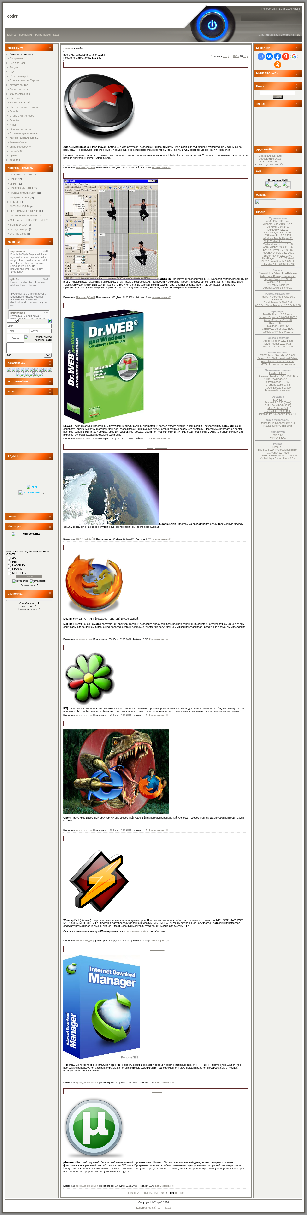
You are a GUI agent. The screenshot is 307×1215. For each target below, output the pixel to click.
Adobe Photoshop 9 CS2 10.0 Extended (278, 298)
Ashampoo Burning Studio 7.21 (278, 276)
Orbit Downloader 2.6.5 (277, 378)
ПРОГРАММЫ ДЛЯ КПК (24, 210)
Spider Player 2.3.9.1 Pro (277, 255)
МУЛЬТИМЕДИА (20, 206)
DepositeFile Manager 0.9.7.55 (277, 422)
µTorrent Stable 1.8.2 (278, 384)
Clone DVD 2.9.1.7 (278, 282)
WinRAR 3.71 (278, 437)
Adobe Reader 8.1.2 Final (278, 340)
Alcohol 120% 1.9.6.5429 (277, 287)
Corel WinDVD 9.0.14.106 (278, 246)
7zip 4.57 (277, 434)
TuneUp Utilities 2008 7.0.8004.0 (278, 455)
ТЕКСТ (14, 201)
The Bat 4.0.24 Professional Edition (278, 449)
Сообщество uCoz (270, 158)
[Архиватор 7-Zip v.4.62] (23, 370)
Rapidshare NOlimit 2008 (277, 425)
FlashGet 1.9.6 (277, 373)
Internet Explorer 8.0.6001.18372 (278, 317)
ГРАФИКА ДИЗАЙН (21, 188)
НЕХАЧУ (17, 569)
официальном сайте (136, 931)
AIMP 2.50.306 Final (277, 221)
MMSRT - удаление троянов (278, 364)
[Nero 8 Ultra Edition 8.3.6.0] (45, 370)
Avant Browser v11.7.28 (278, 320)
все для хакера (19, 229)
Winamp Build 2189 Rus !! (278, 223)
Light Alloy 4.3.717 (277, 229)
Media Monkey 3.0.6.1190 (278, 244)
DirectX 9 (277, 446)
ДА (14, 557)
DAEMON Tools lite (278, 284)
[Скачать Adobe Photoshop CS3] (41, 375)
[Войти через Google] (294, 56)
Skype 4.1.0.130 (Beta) (277, 402)
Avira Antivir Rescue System (277, 361)
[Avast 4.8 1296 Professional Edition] (27, 370)
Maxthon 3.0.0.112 (278, 325)
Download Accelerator (277, 390)
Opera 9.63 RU (278, 323)
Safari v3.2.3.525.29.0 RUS (278, 328)
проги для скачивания (23, 192)
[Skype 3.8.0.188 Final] (14, 370)
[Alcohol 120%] (18, 370)
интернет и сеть (19, 197)
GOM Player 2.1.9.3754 (278, 232)
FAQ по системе (268, 161)
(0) (161, 167)
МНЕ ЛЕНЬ (19, 573)
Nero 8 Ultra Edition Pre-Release (278, 273)
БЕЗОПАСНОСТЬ (21, 174)
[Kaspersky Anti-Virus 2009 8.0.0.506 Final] (9, 370)
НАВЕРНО (18, 565)
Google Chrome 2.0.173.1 (278, 331)
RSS (297, 34)
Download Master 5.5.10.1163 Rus (278, 376)
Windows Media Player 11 (278, 238)
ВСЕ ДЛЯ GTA (18, 224)
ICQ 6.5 (277, 399)
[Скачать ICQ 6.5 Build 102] (32, 370)
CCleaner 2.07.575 (278, 452)
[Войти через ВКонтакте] (269, 56)
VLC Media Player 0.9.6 (277, 241)
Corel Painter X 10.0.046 (278, 302)
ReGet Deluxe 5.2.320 (278, 387)
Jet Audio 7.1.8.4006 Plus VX (278, 264)
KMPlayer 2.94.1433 (277, 226)
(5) (164, 1186)
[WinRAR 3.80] (41, 370)
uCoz (168, 1207)
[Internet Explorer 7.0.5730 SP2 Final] (36, 370)
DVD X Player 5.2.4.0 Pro (278, 249)
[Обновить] (50, 320)
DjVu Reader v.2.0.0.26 (277, 343)
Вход (56, 34)
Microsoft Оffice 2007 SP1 (278, 346)
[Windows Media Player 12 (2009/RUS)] (32, 375)
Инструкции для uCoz (272, 164)
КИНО (13, 179)
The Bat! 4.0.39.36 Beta (277, 411)
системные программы (24, 215)
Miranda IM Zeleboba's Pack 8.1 (277, 414)
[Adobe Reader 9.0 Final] (50, 370)
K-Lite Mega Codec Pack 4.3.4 (277, 458)
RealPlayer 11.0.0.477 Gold (278, 258)
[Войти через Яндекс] (285, 56)
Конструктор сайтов (148, 1207)
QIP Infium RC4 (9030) (278, 405)
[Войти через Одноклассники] (277, 64)
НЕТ (15, 561)
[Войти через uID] (261, 56)
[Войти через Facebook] (277, 56)
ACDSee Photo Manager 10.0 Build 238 (278, 305)
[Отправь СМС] (269, 188)
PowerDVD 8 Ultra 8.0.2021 (278, 252)
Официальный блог (270, 155)
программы (26, 34)
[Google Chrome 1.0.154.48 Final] (23, 375)
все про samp (18, 233)
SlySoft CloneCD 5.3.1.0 (278, 279)
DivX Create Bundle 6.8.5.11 (277, 261)
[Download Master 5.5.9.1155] (18, 375)
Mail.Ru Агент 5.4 (278, 408)
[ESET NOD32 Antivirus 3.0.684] (27, 375)
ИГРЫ (13, 183)
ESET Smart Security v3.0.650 (277, 355)
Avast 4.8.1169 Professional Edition (277, 358)
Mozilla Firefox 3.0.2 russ (277, 314)
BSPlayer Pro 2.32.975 (278, 235)
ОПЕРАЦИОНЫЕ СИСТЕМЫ (27, 220)
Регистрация (43, 34)
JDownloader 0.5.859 (278, 381)
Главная (12, 34)
